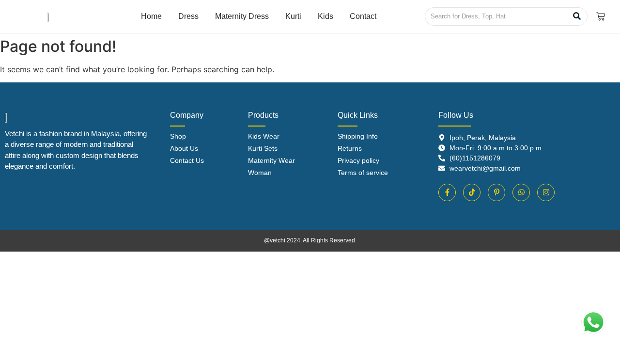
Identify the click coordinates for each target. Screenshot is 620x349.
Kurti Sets (263, 148)
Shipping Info (358, 136)
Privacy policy (358, 160)
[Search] (577, 16)
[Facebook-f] (447, 192)
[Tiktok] (471, 192)
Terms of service (363, 172)
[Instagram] (546, 192)
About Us (184, 148)
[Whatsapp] (521, 192)
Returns (350, 148)
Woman (260, 172)
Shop (178, 136)
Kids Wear (263, 136)
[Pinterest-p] (496, 192)
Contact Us (187, 160)
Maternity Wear (271, 160)
